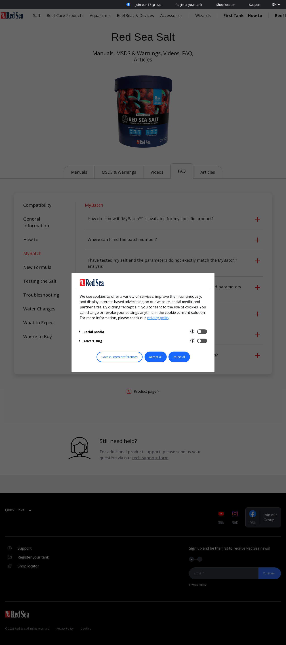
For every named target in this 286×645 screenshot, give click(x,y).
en (274, 4)
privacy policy (158, 317)
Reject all (179, 357)
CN (274, 9)
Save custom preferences (119, 357)
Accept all (155, 357)
